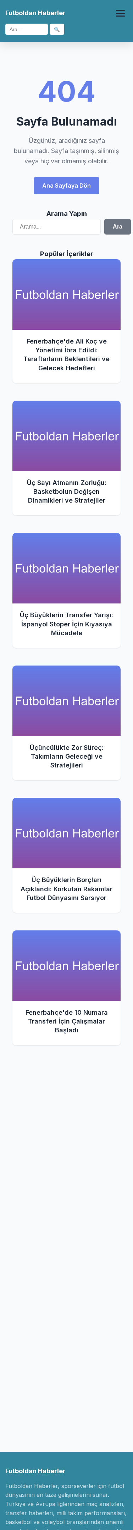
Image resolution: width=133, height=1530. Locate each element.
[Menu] (120, 13)
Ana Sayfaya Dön (66, 185)
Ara (117, 227)
